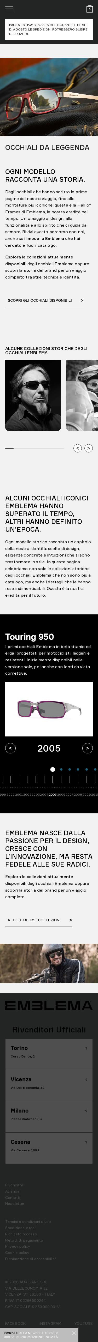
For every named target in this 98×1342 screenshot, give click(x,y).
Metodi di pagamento (24, 1240)
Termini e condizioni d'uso (28, 1221)
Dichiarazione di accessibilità (30, 1258)
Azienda (12, 1191)
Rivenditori (14, 1185)
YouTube (83, 1323)
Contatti (12, 1197)
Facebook (15, 1323)
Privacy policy (17, 1246)
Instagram (50, 1323)
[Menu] (9, 9)
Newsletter (15, 1203)
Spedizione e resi (20, 1227)
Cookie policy (17, 1252)
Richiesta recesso (21, 1234)
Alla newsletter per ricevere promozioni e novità (31, 1335)
